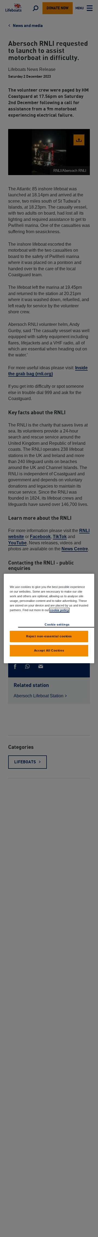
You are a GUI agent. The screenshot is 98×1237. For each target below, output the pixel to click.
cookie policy (59, 610)
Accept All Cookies (49, 650)
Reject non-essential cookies (49, 636)
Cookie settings (57, 624)
